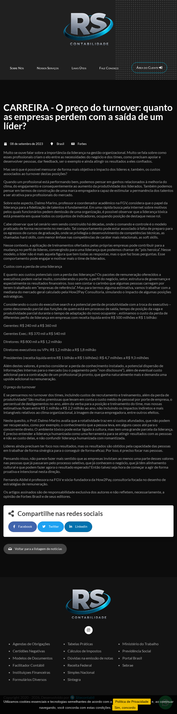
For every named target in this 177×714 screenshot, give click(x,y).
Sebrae (127, 665)
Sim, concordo (125, 707)
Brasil (60, 144)
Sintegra (74, 679)
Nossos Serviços (48, 68)
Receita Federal (80, 665)
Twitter (53, 526)
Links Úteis (79, 68)
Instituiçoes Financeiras (31, 672)
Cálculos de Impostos (84, 651)
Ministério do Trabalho (140, 644)
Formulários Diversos (30, 679)
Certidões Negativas (29, 651)
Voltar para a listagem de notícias (38, 549)
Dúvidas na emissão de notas (90, 658)
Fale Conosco (108, 68)
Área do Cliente (147, 67)
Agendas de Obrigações (31, 644)
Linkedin (80, 526)
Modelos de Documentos (33, 658)
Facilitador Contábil (28, 665)
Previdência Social (136, 651)
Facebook (25, 526)
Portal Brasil (132, 658)
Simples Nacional (81, 672)
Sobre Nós (17, 68)
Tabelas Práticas (80, 644)
